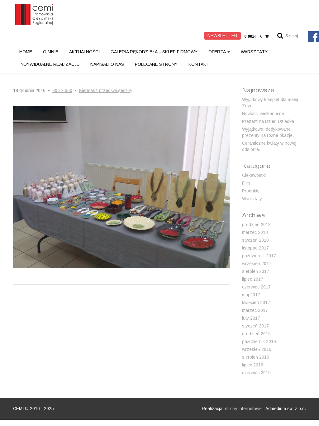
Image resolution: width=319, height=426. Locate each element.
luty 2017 (251, 318)
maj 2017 (251, 294)
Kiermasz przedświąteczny (105, 90)
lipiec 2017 (252, 279)
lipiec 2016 (252, 364)
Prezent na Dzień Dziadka (268, 121)
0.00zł (253, 36)
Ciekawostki (254, 175)
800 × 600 (62, 90)
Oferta (217, 51)
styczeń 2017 (255, 325)
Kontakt (198, 64)
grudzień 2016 (256, 333)
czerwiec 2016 (256, 372)
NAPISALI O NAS (107, 64)
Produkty (250, 190)
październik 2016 (259, 341)
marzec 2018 (255, 232)
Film (246, 183)
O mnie (50, 51)
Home (25, 51)
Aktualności (84, 51)
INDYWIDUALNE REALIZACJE (49, 64)
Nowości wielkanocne (263, 113)
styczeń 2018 (255, 240)
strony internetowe (243, 408)
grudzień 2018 (256, 224)
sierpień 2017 (255, 271)
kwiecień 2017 (256, 302)
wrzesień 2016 (256, 349)
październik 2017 (259, 255)
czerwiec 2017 (256, 286)
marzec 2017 (255, 310)
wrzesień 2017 (256, 263)
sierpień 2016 (255, 357)
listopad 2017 (255, 247)
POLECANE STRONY (156, 64)
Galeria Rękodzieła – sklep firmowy (154, 51)
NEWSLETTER (222, 35)
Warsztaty (254, 51)
